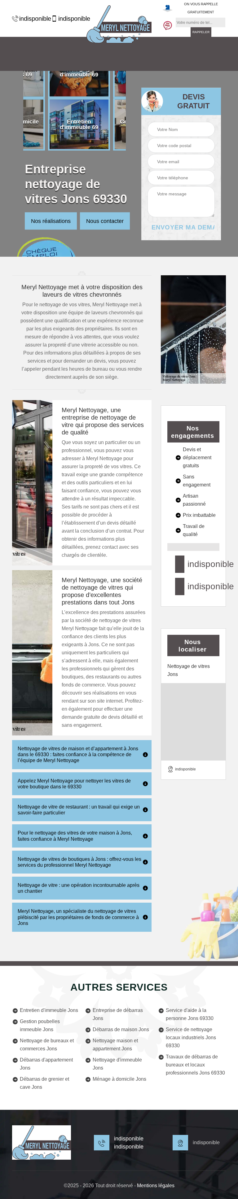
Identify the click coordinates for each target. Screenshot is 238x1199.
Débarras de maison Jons (121, 1029)
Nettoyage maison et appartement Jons (115, 1044)
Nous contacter (105, 221)
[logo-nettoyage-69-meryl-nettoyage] (119, 24)
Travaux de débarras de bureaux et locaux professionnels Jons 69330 (195, 1064)
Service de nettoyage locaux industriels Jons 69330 (191, 1037)
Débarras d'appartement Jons (46, 1063)
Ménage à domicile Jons (119, 1079)
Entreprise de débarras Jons (118, 1014)
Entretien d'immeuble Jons (49, 1010)
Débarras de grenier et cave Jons (44, 1083)
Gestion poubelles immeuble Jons (40, 1025)
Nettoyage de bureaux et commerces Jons (47, 1044)
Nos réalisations (51, 221)
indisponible (32, 18)
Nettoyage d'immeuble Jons (117, 1063)
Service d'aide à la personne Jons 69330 (190, 1014)
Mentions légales (155, 1185)
